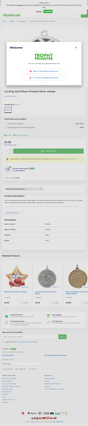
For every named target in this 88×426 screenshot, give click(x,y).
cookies (20, 5)
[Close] (75, 47)
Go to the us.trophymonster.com (45, 78)
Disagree (39, 11)
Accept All (48, 11)
